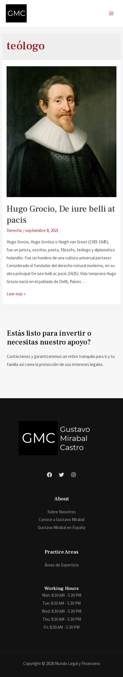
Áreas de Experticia (62, 565)
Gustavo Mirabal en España (61, 527)
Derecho (14, 230)
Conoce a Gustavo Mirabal (61, 519)
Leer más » (16, 294)
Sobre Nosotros (61, 511)
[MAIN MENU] (111, 13)
